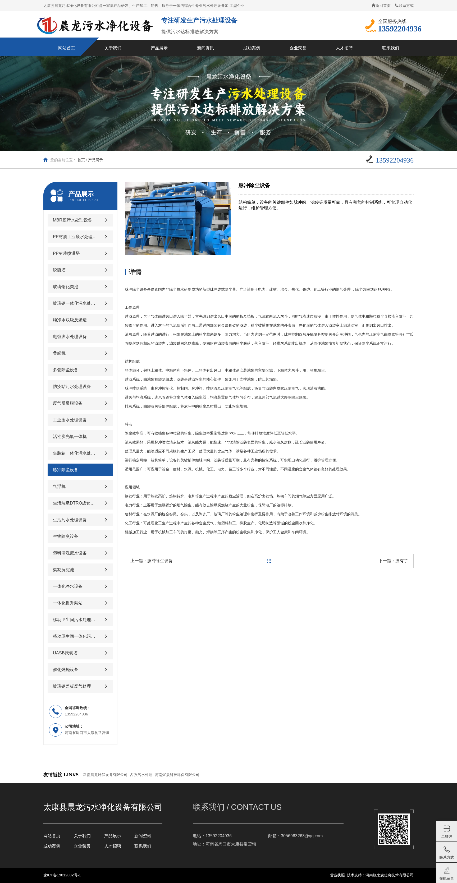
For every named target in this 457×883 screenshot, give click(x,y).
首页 (81, 160)
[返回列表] (269, 561)
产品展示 (112, 836)
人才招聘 (112, 846)
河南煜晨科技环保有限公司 (177, 775)
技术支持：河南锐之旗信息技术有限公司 (380, 875)
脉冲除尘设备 (160, 560)
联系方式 (406, 5)
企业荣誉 (82, 846)
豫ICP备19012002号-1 (62, 875)
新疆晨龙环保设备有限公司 (105, 775)
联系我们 (142, 846)
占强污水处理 (141, 775)
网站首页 (51, 836)
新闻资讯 (142, 836)
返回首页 (383, 5)
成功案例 (51, 846)
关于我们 (82, 836)
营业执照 (337, 875)
